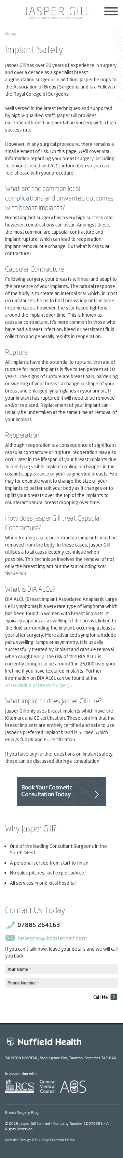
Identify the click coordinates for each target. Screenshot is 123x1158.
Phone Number (23, 982)
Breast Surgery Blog (22, 1112)
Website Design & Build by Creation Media (40, 1140)
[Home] (61, 17)
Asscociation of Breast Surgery (37, 685)
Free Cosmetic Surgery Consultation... (61, 791)
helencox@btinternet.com (52, 938)
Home (10, 34)
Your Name (19, 969)
